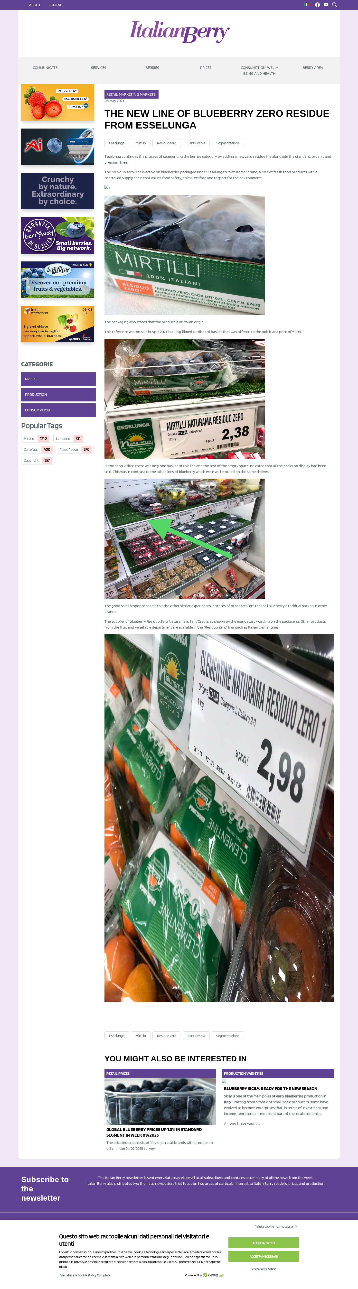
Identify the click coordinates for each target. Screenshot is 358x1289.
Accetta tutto (264, 1243)
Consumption (37, 410)
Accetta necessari (264, 1256)
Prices (205, 67)
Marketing (129, 94)
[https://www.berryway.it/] (58, 239)
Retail (112, 94)
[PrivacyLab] (213, 1275)
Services (98, 67)
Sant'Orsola (196, 143)
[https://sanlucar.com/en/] (58, 283)
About (35, 4)
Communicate (45, 67)
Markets (148, 94)
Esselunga (116, 143)
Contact (56, 4)
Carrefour (31, 449)
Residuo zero (166, 143)
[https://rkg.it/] (58, 195)
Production (36, 394)
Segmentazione (227, 143)
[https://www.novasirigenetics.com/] (58, 106)
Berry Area (313, 67)
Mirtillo (29, 438)
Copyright (31, 460)
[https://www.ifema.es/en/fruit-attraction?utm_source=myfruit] (58, 328)
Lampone (63, 438)
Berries (152, 67)
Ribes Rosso (68, 449)
